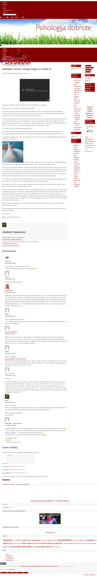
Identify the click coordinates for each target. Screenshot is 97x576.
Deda (60, 540)
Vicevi (39, 546)
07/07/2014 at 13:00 (10, 292)
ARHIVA (5, 4)
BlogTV (41, 540)
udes (30, 241)
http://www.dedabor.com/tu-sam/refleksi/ (15, 359)
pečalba (81, 543)
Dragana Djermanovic (75, 540)
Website (4, 473)
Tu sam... (26, 73)
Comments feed (10, 558)
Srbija (15, 546)
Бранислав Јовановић (11, 331)
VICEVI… (5, 12)
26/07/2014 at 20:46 (10, 425)
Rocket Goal (77, 80)
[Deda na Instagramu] (19, 17)
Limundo (19, 543)
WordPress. (93, 574)
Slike (11, 546)
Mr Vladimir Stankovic (63, 501)
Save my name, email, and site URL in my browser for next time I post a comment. (25, 476)
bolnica (10, 241)
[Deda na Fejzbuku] (3, 17)
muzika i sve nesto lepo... (54, 543)
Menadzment (36, 543)
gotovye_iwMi (77, 86)
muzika (43, 543)
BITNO (18, 540)
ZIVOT (59, 546)
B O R (4, 6)
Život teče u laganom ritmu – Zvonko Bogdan (77, 174)
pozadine (84, 543)
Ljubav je (29, 543)
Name (4, 466)
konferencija (14, 543)
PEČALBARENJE (76, 543)
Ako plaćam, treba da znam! (9, 243)
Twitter (35, 546)
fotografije (90, 540)
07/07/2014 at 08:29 (10, 263)
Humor (5, 543)
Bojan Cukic (45, 540)
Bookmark (35, 241)
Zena (56, 546)
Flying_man (8, 261)
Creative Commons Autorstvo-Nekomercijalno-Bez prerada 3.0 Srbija (39, 566)
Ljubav (23, 543)
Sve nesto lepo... (25, 546)
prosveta (89, 543)
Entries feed (9, 556)
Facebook (85, 540)
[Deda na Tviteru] (9, 17)
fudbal (95, 540)
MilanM (7, 351)
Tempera (87, 574)
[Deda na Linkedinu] (25, 17)
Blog (24, 540)
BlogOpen (29, 540)
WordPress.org (10, 560)
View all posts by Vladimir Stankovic (12, 239)
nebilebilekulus (9, 290)
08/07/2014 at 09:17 (10, 333)
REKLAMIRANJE (7, 10)
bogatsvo (5, 241)
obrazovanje (66, 543)
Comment (4, 463)
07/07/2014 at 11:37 (10, 278)
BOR (49, 540)
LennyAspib (77, 117)
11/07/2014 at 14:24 (10, 375)
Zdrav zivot (52, 546)
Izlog (10, 543)
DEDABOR (67, 540)
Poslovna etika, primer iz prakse (10, 245)
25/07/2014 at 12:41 (10, 402)
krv (13, 241)
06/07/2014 (15, 73)
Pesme (71, 543)
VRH (43, 546)
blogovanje (36, 540)
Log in (7, 554)
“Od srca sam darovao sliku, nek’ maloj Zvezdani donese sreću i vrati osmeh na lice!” (77, 96)
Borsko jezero (54, 540)
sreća (27, 241)
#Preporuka (7, 540)
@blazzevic (12, 569)
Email (4, 470)
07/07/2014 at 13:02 (10, 316)
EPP (81, 540)
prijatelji (23, 241)
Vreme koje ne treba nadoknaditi (77, 113)
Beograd (14, 540)
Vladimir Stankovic (7, 73)
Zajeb (47, 546)
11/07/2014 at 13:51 (10, 353)
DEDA (4, 8)
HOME (4, 2)
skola (9, 546)
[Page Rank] (89, 126)
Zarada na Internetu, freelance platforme (42, 501)
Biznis (21, 540)
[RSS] (14, 17)
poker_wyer (77, 123)
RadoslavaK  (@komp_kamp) (13, 423)
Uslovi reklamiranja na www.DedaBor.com (90, 139)
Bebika (7, 314)
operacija (17, 241)
